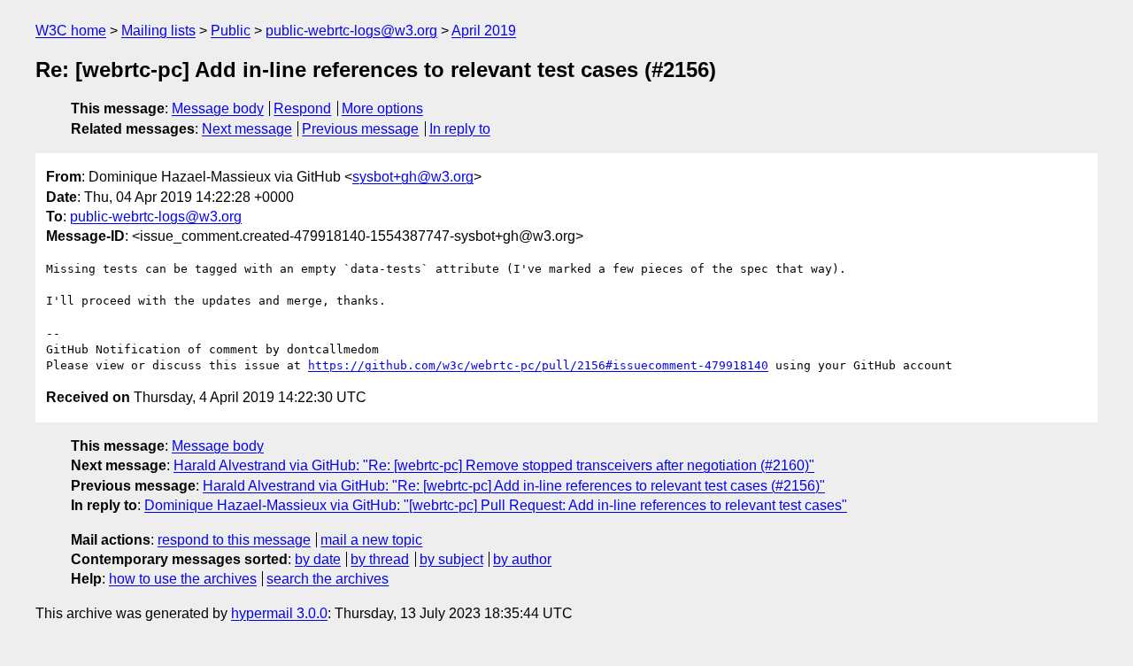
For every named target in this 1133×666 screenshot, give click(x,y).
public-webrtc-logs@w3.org (351, 30)
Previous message (360, 128)
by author (522, 559)
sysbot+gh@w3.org (413, 176)
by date (318, 559)
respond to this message (234, 539)
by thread (380, 559)
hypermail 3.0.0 (279, 613)
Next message (247, 128)
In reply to (459, 128)
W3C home (70, 30)
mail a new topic (371, 539)
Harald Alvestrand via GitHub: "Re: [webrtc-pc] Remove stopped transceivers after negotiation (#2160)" (493, 465)
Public (230, 30)
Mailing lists (158, 30)
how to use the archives (183, 578)
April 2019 (483, 30)
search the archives (327, 578)
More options (382, 108)
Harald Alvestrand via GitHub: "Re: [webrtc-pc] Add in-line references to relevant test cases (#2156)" (514, 485)
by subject (451, 559)
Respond (302, 108)
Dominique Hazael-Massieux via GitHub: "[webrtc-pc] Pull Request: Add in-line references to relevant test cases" (495, 505)
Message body (218, 108)
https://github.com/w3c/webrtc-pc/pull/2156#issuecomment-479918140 (538, 365)
